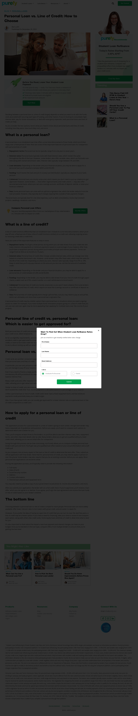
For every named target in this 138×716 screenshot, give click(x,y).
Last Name (45, 351)
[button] (98, 330)
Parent (78, 373)
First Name (45, 342)
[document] (69, 358)
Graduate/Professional (52, 373)
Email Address (46, 361)
